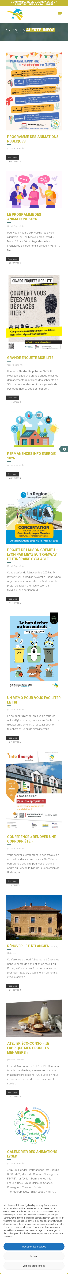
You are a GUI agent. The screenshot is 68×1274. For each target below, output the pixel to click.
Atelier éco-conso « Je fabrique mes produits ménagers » (28, 1048)
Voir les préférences (34, 1265)
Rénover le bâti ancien (28, 946)
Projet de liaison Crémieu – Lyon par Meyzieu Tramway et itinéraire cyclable (32, 554)
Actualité (11, 148)
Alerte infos (20, 148)
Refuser (34, 1256)
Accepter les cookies (34, 1246)
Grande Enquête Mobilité (30, 358)
